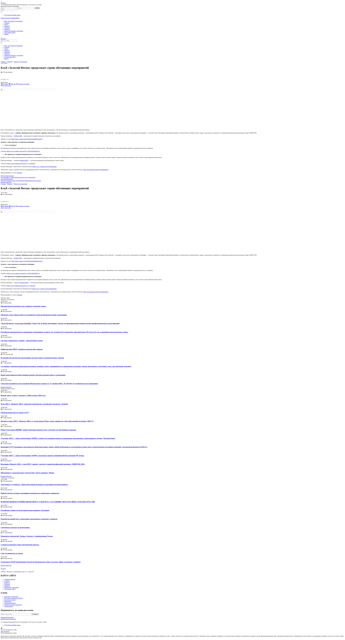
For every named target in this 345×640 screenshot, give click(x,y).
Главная (6, 23)
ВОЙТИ (37, 8)
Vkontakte (5, 84)
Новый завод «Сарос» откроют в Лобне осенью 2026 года (23, 395)
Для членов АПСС (10, 32)
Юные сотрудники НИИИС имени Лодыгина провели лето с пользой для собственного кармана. (38, 430)
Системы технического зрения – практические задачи (22, 341)
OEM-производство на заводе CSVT (15, 413)
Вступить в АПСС (10, 600)
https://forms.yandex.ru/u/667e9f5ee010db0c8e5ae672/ (27, 139)
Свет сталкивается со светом (12, 553)
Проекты (7, 29)
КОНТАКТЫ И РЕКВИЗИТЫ (10, 18)
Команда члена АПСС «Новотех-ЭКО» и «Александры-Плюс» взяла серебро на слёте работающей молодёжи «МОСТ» (47, 421)
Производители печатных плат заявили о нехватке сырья (23, 306)
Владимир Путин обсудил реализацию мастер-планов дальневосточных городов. (32, 358)
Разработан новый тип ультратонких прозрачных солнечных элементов (29, 519)
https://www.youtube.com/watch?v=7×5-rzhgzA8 (21, 163)
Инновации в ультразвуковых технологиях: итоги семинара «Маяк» (28, 473)
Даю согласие (5, 631)
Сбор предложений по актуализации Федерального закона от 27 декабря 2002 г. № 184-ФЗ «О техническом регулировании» (49, 384)
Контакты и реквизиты (11, 596)
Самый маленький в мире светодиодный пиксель (20, 545)
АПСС (6, 24)
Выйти (6, 34)
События (7, 27)
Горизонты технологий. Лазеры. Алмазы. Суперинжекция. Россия (27, 536)
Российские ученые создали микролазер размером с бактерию (25, 510)
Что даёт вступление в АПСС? (13, 598)
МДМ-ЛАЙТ (18, 136)
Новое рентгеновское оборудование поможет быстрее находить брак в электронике (33, 375)
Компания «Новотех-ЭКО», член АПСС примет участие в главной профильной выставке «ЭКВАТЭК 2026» (43, 464)
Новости (7, 26)
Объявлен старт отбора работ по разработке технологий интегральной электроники (34, 315)
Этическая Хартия (10, 603)
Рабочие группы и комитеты (13, 605)
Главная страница (9, 579)
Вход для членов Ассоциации (13, 21)
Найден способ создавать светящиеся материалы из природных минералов (30, 493)
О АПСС (7, 581)
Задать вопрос (8, 606)
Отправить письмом (23, 84)
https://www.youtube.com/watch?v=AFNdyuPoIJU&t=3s (23, 151)
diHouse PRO (24, 160)
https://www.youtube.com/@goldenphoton (44, 166)
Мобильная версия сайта (8, 619)
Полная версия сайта (7, 617)
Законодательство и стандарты (13, 31)
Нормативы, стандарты (11, 587)
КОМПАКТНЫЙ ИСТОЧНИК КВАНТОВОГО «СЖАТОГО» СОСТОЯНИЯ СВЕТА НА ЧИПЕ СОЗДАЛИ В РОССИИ (48, 502)
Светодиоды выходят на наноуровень (15, 527)
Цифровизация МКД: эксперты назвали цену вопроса (22, 349)
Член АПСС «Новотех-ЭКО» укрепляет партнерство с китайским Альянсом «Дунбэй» (34, 404)
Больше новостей (6, 182)
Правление (7, 601)
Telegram (12, 84)
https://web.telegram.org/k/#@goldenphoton (95, 169)
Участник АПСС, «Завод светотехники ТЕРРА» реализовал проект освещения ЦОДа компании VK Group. (42, 456)
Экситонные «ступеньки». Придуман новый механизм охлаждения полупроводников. (34, 485)
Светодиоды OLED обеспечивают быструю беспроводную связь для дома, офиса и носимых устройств (40, 562)
